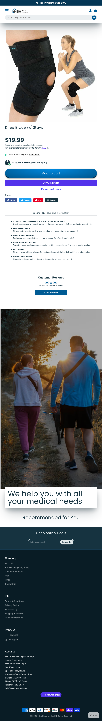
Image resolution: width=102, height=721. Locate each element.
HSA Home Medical (46, 716)
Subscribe (66, 542)
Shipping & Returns (14, 613)
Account (90, 10)
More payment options (51, 189)
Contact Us (10, 584)
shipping (18, 145)
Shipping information (58, 213)
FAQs (7, 580)
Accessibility (11, 609)
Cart (95, 10)
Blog (7, 575)
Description (39, 213)
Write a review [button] (51, 292)
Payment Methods (14, 617)
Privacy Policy (12, 605)
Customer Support (14, 571)
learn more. (34, 155)
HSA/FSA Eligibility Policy (17, 567)
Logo (20, 10)
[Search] (94, 17)
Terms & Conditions (14, 601)
